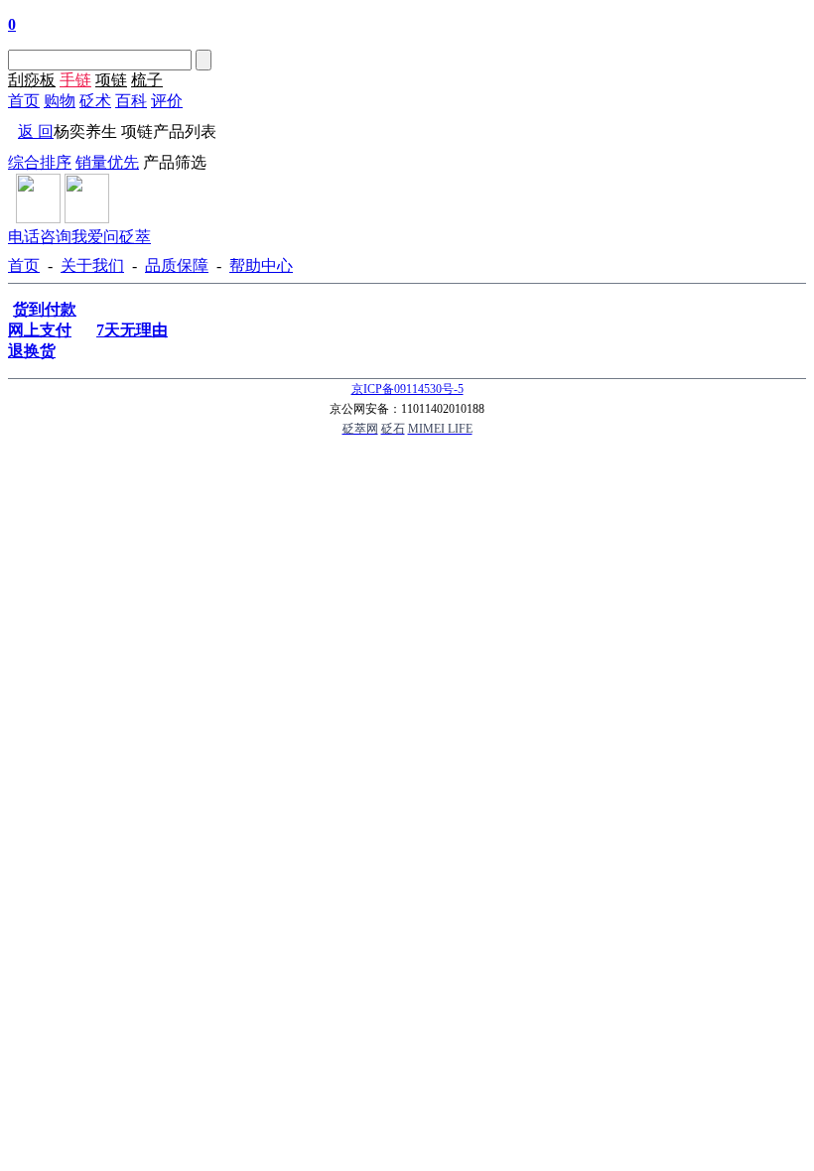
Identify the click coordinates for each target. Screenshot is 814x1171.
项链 (111, 79)
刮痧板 (32, 79)
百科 (131, 100)
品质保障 (176, 265)
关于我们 (92, 265)
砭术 (95, 100)
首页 (24, 100)
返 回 (36, 131)
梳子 (147, 79)
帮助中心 (261, 265)
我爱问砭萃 (111, 236)
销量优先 (107, 162)
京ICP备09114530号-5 (407, 389)
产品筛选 (174, 162)
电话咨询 (39, 236)
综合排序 (39, 162)
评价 (167, 100)
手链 (75, 79)
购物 (59, 100)
